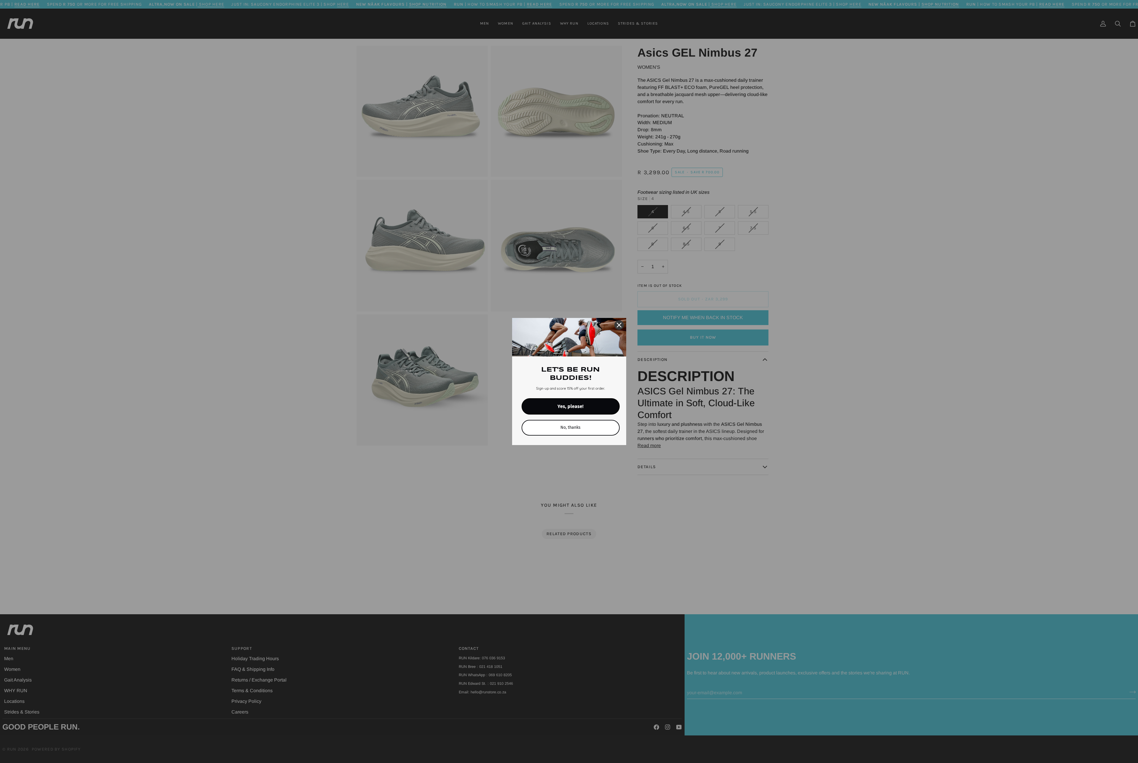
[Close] (619, 325)
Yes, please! (570, 406)
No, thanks (570, 427)
